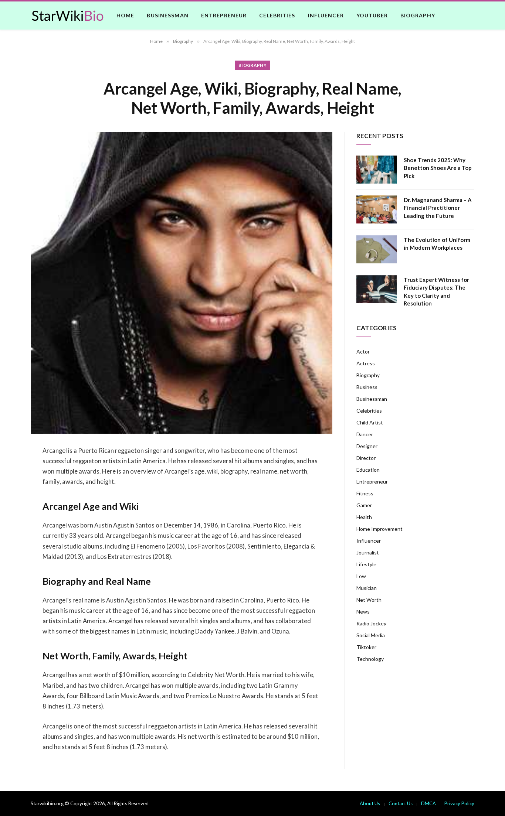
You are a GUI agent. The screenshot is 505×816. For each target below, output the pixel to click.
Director (366, 458)
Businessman (167, 15)
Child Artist (369, 422)
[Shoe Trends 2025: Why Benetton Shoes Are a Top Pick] (376, 170)
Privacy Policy (459, 803)
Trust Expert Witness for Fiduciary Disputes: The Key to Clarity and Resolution (436, 291)
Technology (370, 659)
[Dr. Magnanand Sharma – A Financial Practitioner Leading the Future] (376, 209)
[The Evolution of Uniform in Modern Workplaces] (376, 249)
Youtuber (372, 15)
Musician (366, 588)
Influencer (326, 15)
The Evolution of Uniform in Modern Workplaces (437, 243)
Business (366, 387)
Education (368, 470)
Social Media (370, 635)
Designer (366, 446)
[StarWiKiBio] (68, 15)
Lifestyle (366, 564)
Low (361, 576)
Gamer (364, 505)
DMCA (428, 803)
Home (125, 15)
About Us (370, 803)
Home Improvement (379, 529)
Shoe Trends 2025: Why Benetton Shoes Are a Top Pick (438, 168)
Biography (417, 15)
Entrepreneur (224, 15)
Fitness (364, 493)
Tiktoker (366, 647)
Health (364, 517)
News (363, 611)
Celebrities (277, 15)
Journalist (367, 552)
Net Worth (369, 600)
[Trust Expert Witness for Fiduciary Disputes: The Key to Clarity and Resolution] (376, 289)
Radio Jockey (371, 623)
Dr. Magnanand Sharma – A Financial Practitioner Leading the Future (438, 208)
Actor (363, 351)
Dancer (364, 434)
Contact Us (401, 803)
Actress (365, 363)
